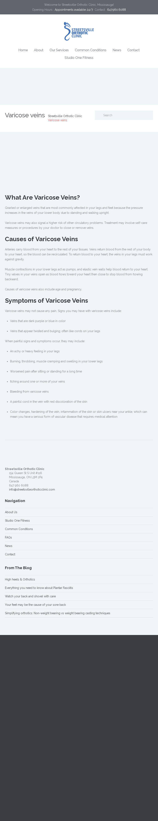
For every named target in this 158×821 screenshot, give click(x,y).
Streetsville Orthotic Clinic (65, 116)
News (117, 50)
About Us (11, 512)
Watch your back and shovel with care (30, 596)
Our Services (59, 50)
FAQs (8, 537)
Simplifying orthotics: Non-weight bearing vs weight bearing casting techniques (57, 613)
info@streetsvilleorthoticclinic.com (32, 489)
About (38, 50)
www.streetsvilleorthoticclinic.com (32, 703)
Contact (133, 50)
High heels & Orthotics (20, 579)
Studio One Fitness (79, 58)
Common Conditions (90, 50)
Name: (87, 735)
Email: (86, 754)
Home (23, 50)
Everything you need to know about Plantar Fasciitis (39, 588)
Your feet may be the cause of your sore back (35, 604)
